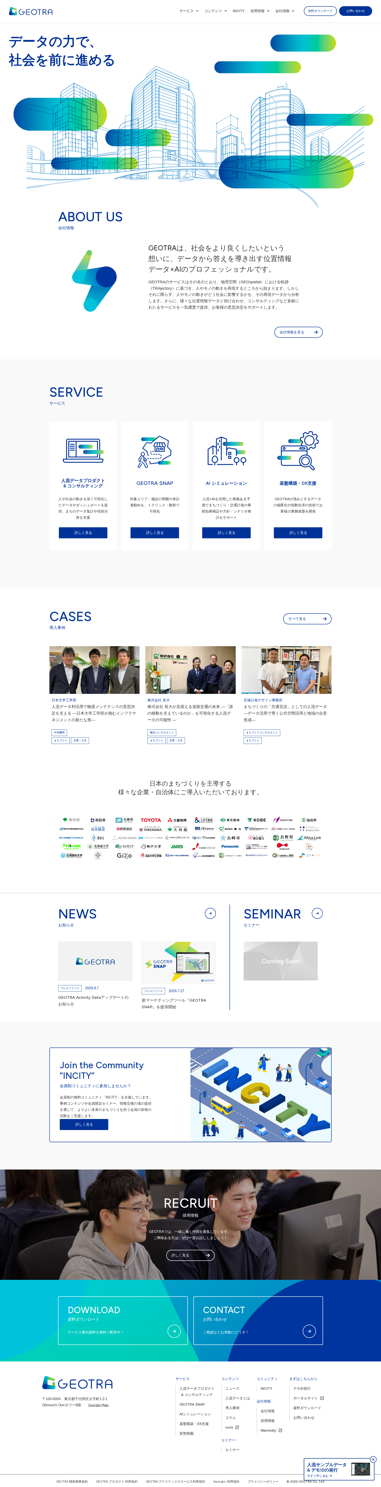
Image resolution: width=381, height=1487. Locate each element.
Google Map (98, 1405)
